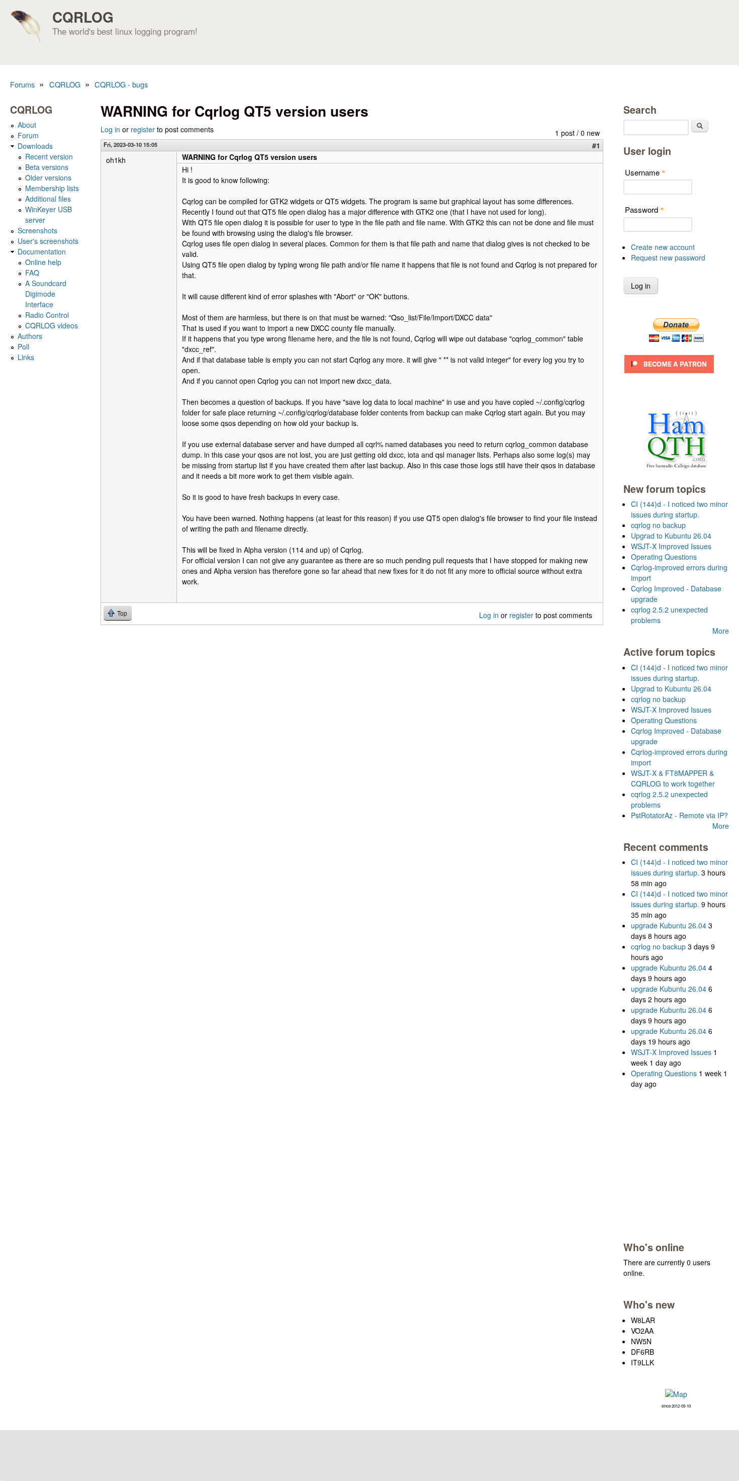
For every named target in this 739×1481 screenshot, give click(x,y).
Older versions (48, 177)
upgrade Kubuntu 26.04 (668, 925)
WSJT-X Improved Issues (671, 546)
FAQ (32, 273)
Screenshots (37, 230)
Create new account (663, 247)
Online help (43, 262)
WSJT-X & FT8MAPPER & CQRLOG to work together (673, 778)
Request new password (668, 257)
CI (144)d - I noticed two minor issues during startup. (679, 509)
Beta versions (46, 167)
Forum (28, 135)
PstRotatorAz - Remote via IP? (679, 815)
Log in (110, 129)
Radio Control (47, 315)
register (143, 129)
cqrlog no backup (658, 525)
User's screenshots (48, 241)
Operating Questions (664, 557)
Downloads (35, 146)
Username (645, 172)
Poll (23, 346)
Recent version (49, 156)
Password (644, 209)
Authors (30, 336)
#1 (596, 145)
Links (26, 357)
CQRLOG (83, 17)
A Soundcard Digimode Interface (45, 293)
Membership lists (52, 188)
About (27, 125)
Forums (22, 84)
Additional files (48, 199)
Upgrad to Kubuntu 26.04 (671, 536)
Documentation (42, 251)
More (720, 631)
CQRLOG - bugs (121, 84)
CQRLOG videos (51, 325)
